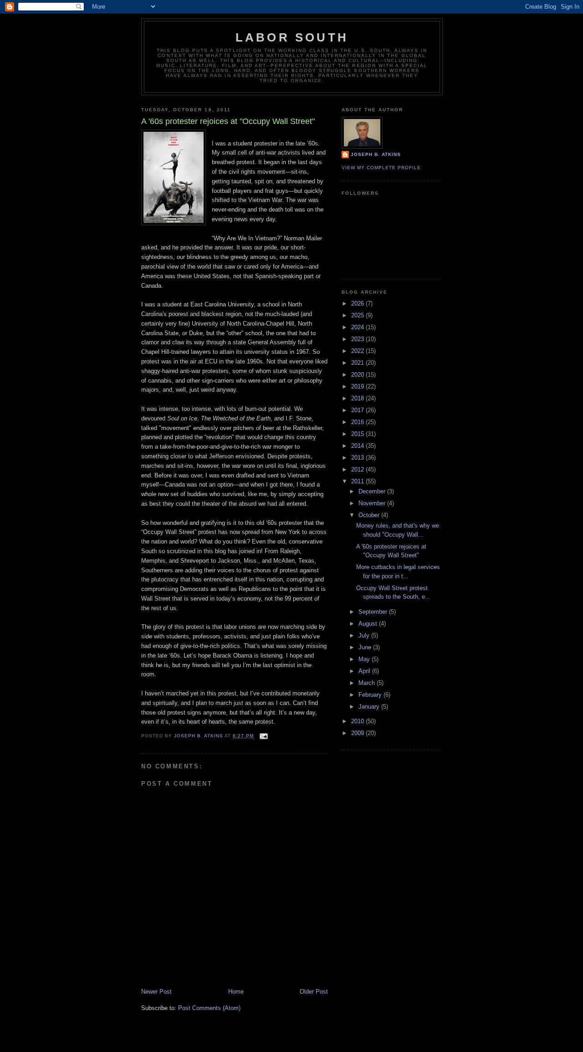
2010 (358, 721)
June (365, 647)
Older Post (314, 991)
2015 (358, 433)
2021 (358, 362)
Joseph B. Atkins (376, 154)
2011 (358, 481)
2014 (358, 445)
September (373, 611)
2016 (358, 422)
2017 (358, 410)
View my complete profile (381, 167)
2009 (358, 733)
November (372, 503)
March (367, 682)
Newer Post (156, 991)
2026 (358, 303)
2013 (358, 457)
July (364, 635)
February (371, 694)
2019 (358, 386)
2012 (358, 469)
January (369, 706)
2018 (358, 398)
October (369, 515)
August (368, 623)
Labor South (291, 37)
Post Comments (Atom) (209, 1008)
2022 (358, 350)
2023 (358, 339)
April (365, 671)
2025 (358, 315)
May (365, 659)
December (372, 491)
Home (236, 991)
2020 (358, 374)
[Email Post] (263, 735)
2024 (358, 327)
